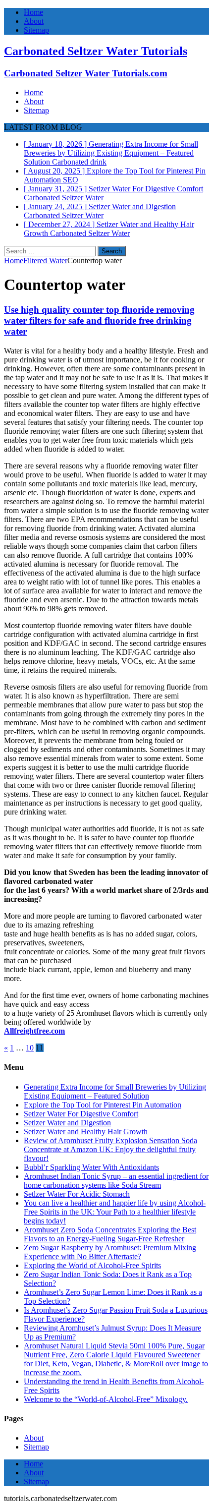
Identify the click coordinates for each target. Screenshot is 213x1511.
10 (30, 1048)
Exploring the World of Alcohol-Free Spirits (92, 1265)
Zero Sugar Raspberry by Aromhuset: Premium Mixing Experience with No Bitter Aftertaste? (110, 1252)
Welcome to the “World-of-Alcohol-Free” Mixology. (106, 1399)
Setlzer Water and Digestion (67, 1122)
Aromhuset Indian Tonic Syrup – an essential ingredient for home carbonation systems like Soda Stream (116, 1180)
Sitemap (36, 30)
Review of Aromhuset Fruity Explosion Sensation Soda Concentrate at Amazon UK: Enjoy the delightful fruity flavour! (110, 1149)
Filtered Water (45, 260)
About (34, 21)
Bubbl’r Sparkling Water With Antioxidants (91, 1167)
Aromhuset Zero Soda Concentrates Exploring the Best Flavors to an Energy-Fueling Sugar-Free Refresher (110, 1234)
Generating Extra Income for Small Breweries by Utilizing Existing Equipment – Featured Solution (115, 1091)
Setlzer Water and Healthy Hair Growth (86, 1131)
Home (33, 12)
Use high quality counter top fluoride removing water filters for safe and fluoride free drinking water (99, 320)
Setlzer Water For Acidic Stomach (77, 1194)
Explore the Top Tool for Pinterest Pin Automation (102, 1105)
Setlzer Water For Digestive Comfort (81, 1113)
